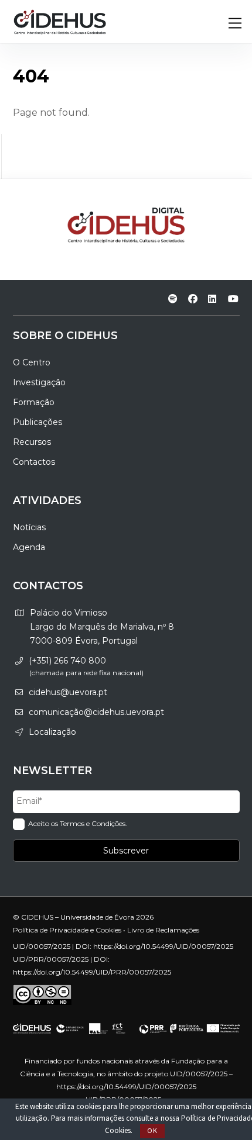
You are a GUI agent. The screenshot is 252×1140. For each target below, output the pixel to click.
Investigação (39, 382)
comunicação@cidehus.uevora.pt (96, 712)
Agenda (29, 547)
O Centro (31, 362)
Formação (34, 402)
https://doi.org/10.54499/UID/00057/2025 (163, 946)
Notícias (29, 527)
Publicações (37, 422)
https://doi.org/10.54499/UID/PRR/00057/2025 (92, 972)
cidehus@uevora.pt (68, 692)
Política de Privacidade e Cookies (67, 929)
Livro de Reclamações (163, 929)
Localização (52, 732)
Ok (152, 1131)
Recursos (32, 442)
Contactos (34, 462)
